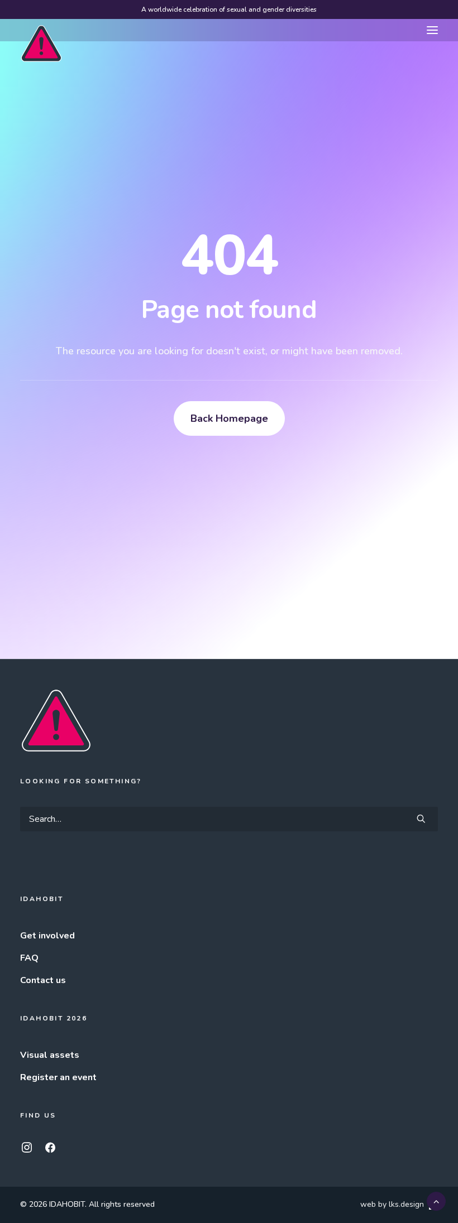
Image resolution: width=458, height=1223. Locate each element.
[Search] (229, 819)
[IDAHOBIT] (41, 30)
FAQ (29, 958)
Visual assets (49, 1055)
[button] (432, 30)
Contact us (43, 980)
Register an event (58, 1077)
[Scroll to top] (436, 1201)
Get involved (47, 936)
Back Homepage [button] (229, 418)
